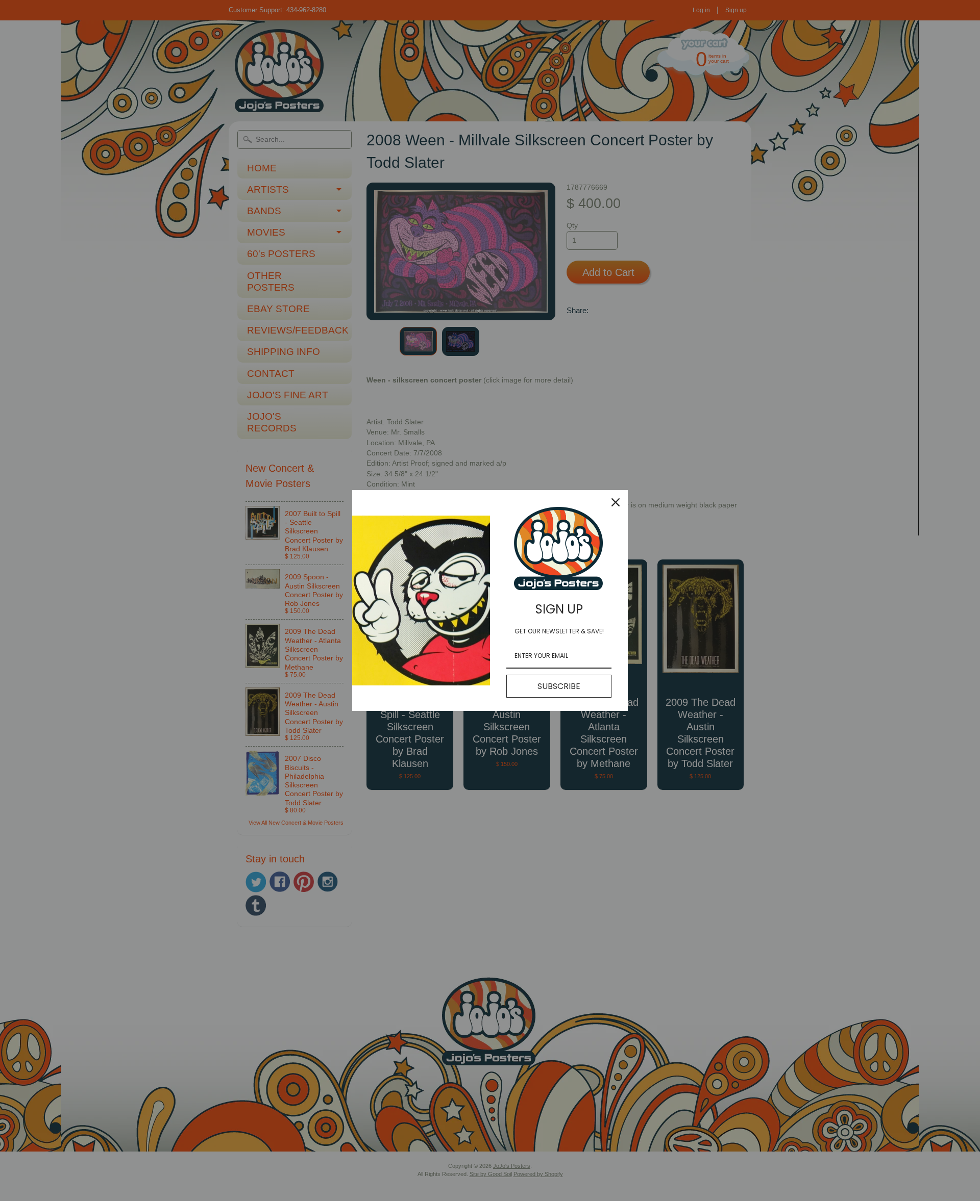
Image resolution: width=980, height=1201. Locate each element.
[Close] (615, 502)
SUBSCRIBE (558, 686)
